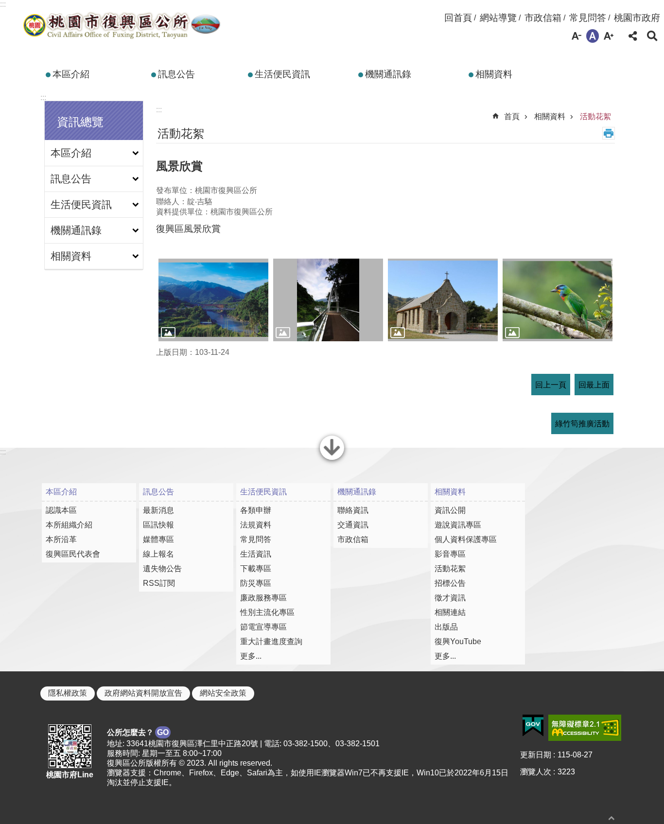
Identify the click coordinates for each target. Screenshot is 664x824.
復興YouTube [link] (458, 641)
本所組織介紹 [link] (69, 525)
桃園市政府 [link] (637, 18)
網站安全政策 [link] (223, 693)
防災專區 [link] (255, 583)
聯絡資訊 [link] (352, 510)
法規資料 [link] (255, 525)
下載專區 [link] (255, 568)
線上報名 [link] (158, 554)
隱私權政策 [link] (67, 693)
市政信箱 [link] (542, 18)
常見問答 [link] (587, 18)
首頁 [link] (512, 116)
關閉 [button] (332, 459)
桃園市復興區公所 (121, 26)
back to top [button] (611, 818)
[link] (533, 726)
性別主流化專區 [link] (267, 612)
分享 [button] (633, 36)
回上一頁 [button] (550, 385)
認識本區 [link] (61, 510)
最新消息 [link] (158, 510)
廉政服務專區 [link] (263, 598)
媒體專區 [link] (158, 539)
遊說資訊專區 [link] (458, 525)
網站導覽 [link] (498, 18)
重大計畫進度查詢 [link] (271, 641)
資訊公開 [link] (450, 510)
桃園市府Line (69, 775)
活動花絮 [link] (595, 116)
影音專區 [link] (450, 554)
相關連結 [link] (450, 612)
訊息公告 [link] (176, 74)
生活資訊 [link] (255, 554)
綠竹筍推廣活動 (582, 424)
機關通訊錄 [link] (388, 74)
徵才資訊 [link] (450, 598)
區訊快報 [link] (158, 525)
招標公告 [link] (450, 583)
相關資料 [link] (493, 74)
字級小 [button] (576, 36)
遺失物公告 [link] (162, 568)
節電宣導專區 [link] (263, 627)
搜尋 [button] (652, 36)
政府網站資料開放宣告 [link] (143, 693)
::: (3, 4)
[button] (213, 300)
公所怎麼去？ (138, 732)
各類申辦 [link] (255, 510)
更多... (251, 656)
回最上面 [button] (594, 385)
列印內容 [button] (608, 133)
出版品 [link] (446, 627)
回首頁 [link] (458, 18)
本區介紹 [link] (70, 74)
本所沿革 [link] (61, 539)
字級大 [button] (608, 36)
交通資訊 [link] (352, 525)
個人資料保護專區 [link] (466, 539)
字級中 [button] (592, 36)
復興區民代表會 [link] (73, 554)
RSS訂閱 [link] (159, 583)
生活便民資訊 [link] (282, 74)
